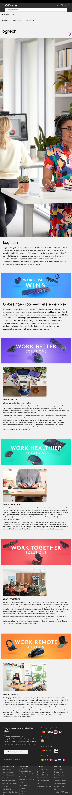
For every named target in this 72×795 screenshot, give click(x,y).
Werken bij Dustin (43, 775)
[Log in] (65, 5)
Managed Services (25, 771)
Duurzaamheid (42, 778)
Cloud (21, 782)
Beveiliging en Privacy (44, 786)
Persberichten (42, 769)
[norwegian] (46, 760)
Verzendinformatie (8, 775)
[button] (58, 5)
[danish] (51, 760)
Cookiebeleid (6, 789)
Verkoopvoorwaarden (9, 780)
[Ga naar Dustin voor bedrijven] (11, 5)
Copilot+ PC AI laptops (62, 792)
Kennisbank (58, 769)
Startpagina (5, 14)
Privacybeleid (6, 786)
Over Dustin (41, 772)
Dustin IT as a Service (26, 774)
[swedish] (42, 760)
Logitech (5, 20)
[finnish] (55, 760)
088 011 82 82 (16, 759)
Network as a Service (26, 780)
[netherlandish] (59, 760)
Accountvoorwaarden (9, 783)
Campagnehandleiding (10, 792)
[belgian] (63, 760)
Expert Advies (59, 778)
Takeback (22, 794)
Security (22, 788)
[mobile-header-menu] (3, 5)
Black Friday (58, 789)
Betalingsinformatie (8, 772)
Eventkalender (59, 775)
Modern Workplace (26, 777)
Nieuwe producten (60, 786)
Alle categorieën (60, 780)
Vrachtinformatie (7, 778)
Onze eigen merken (43, 780)
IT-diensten (23, 791)
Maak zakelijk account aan (16, 752)
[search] (64, 9)
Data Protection (24, 785)
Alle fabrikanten (60, 783)
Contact (39, 783)
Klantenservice (7, 769)
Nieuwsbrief (58, 772)
